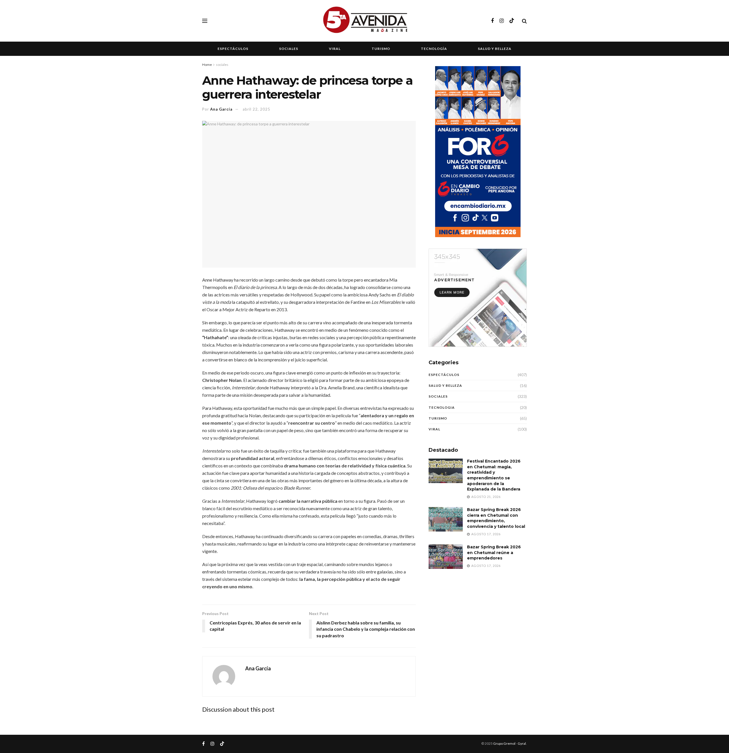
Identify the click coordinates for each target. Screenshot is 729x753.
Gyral (522, 743)
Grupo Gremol (504, 743)
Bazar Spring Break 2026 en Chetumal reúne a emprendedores (494, 552)
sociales (222, 64)
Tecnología (434, 48)
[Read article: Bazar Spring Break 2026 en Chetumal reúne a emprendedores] (446, 556)
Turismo (381, 48)
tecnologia (442, 407)
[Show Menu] (204, 21)
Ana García (221, 109)
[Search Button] (524, 21)
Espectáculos (233, 48)
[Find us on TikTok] (511, 20)
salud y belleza (445, 385)
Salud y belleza (494, 48)
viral (434, 429)
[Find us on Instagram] (501, 21)
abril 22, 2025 (256, 109)
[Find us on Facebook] (492, 21)
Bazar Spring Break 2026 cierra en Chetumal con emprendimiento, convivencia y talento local (496, 518)
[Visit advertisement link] (478, 298)
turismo (438, 418)
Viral (335, 48)
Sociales (288, 48)
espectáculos (444, 375)
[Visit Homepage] (364, 21)
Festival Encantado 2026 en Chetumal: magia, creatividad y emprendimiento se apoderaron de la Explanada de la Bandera (494, 475)
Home (207, 64)
